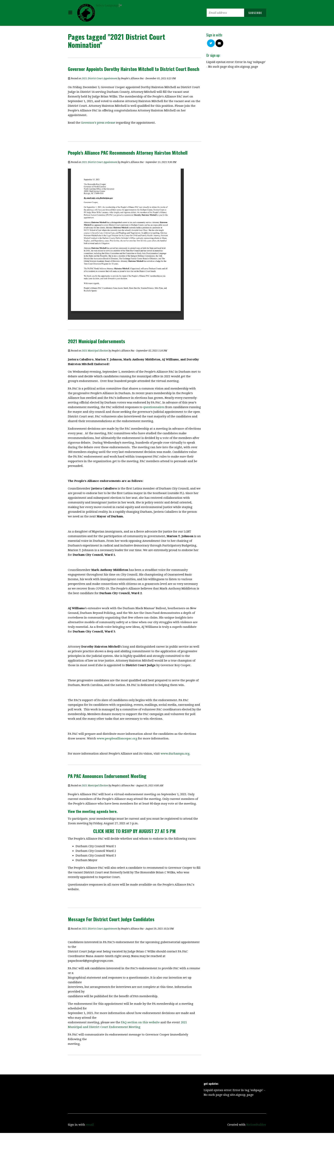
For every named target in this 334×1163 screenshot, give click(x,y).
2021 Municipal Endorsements (96, 341)
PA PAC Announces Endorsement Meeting (107, 775)
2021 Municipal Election (95, 350)
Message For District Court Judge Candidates (111, 919)
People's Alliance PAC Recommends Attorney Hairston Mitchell (127, 152)
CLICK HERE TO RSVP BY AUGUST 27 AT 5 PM (134, 830)
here (113, 811)
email (90, 1124)
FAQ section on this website (140, 1022)
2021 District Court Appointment (99, 78)
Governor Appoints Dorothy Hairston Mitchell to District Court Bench (133, 68)
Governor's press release (98, 122)
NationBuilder (256, 1124)
